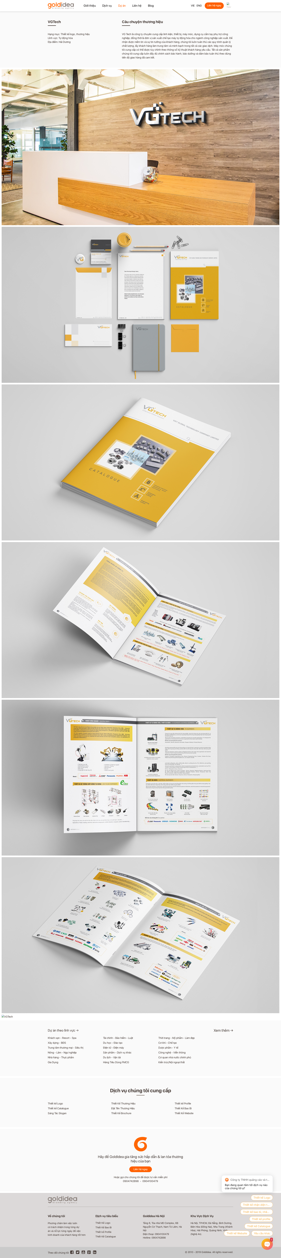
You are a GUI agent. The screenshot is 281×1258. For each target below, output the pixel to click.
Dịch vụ (107, 5)
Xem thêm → (223, 1030)
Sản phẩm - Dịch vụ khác (117, 1052)
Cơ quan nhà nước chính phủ (174, 1057)
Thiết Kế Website (184, 1113)
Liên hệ (136, 5)
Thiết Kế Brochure (121, 1113)
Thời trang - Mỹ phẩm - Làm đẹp (176, 1037)
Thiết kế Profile (183, 1103)
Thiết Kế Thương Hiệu (123, 1103)
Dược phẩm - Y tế (168, 1047)
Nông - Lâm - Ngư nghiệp (62, 1052)
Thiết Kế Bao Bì (183, 1108)
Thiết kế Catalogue (58, 1108)
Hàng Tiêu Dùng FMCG (116, 1062)
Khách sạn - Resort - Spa (62, 1037)
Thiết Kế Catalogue (105, 1236)
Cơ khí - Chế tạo (167, 1042)
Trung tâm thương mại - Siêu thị (65, 1047)
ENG (199, 5)
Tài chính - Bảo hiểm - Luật (118, 1037)
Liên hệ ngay (214, 5)
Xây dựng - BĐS (57, 1042)
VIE (193, 5)
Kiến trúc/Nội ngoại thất (171, 1062)
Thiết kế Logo (55, 1103)
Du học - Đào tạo (112, 1042)
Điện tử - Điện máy (113, 1047)
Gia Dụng (53, 1062)
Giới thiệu (90, 5)
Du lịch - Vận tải (112, 1057)
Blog (151, 5)
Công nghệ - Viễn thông (172, 1052)
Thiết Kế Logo (102, 1222)
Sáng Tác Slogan (57, 1113)
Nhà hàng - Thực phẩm (61, 1057)
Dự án (122, 5)
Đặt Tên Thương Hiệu (123, 1108)
